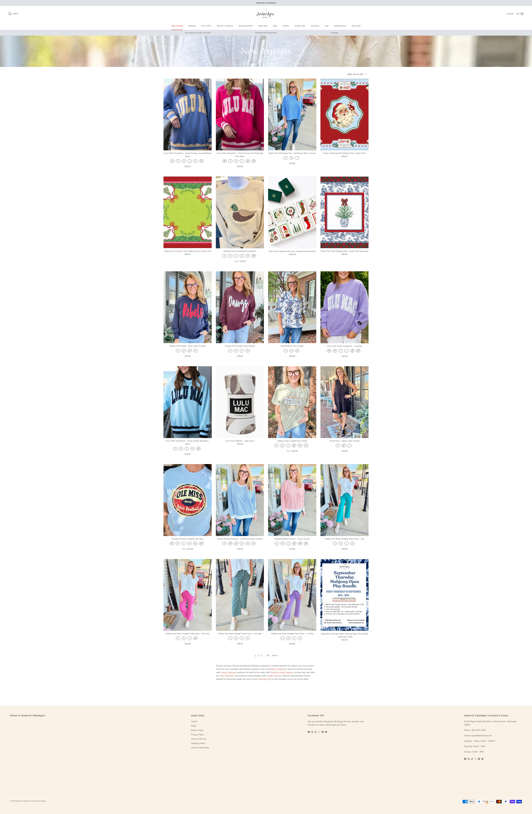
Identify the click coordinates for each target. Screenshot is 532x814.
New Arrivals (177, 26)
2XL (300, 445)
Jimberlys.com (264, 679)
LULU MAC (206, 26)
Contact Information (200, 747)
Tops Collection (227, 675)
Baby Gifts (263, 26)
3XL (306, 445)
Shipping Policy (198, 743)
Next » (275, 655)
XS (172, 161)
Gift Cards (356, 26)
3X (254, 256)
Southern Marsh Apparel (281, 672)
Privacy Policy (197, 734)
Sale (326, 26)
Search (194, 721)
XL (195, 161)
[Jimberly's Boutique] (266, 14)
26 (267, 655)
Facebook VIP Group (333, 721)
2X (201, 161)
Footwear (315, 26)
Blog (275, 26)
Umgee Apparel (274, 675)
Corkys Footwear (228, 672)
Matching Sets (340, 26)
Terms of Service (198, 739)
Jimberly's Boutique (23, 801)
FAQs (193, 725)
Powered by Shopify (38, 801)
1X (242, 543)
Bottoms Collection (278, 669)
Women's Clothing (225, 26)
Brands (286, 26)
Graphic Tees (299, 26)
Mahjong (192, 26)
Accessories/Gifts (245, 26)
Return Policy (197, 730)
